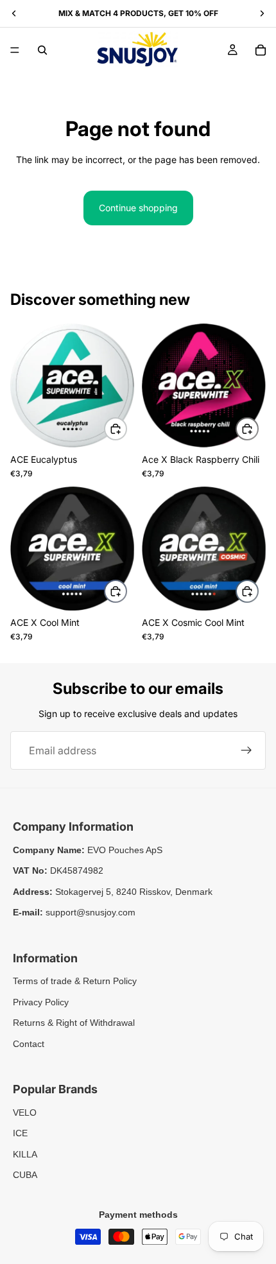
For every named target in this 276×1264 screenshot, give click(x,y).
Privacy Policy (41, 1002)
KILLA (25, 1154)
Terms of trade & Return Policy (75, 981)
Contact (28, 1044)
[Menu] (15, 50)
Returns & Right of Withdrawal (74, 1022)
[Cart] (260, 50)
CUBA (25, 1175)
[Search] (42, 50)
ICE (20, 1133)
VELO (25, 1112)
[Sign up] (246, 750)
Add (126, 427)
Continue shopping (138, 207)
